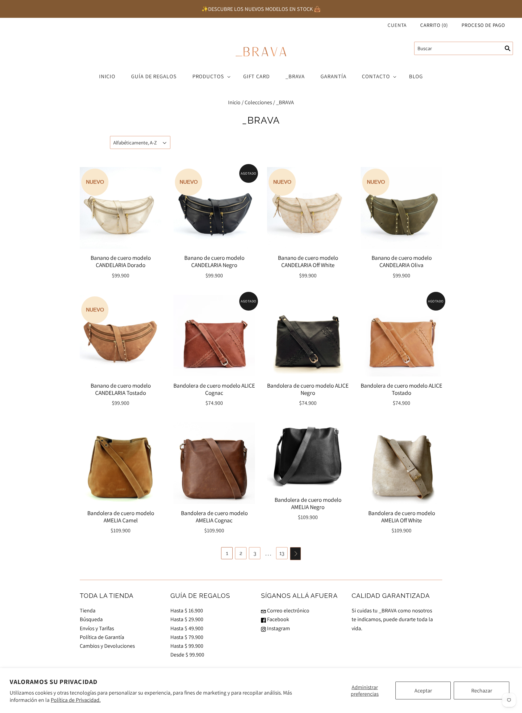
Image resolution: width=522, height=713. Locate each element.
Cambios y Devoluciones (107, 645)
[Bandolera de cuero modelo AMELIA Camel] (120, 463)
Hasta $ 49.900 (186, 628)
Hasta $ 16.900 (186, 610)
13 (281, 553)
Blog (416, 76)
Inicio (107, 76)
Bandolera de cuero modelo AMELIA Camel (120, 516)
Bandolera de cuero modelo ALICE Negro (308, 389)
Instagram (278, 628)
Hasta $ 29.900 (186, 619)
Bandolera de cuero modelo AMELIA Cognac (214, 516)
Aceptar (423, 690)
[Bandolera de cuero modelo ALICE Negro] (308, 335)
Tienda (87, 610)
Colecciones (258, 102)
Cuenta (397, 25)
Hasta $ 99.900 (186, 645)
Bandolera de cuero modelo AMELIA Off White (401, 516)
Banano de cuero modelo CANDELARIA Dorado (121, 261)
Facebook (277, 619)
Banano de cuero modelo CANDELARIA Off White (308, 261)
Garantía (333, 76)
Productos (208, 76)
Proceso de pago (483, 25)
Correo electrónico (287, 610)
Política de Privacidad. (76, 699)
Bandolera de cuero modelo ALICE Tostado (401, 389)
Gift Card (256, 76)
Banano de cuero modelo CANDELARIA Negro (214, 261)
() (434, 25)
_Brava (295, 76)
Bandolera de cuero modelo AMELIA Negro (308, 503)
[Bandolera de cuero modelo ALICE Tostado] (401, 335)
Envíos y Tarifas (97, 628)
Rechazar (481, 690)
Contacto (376, 76)
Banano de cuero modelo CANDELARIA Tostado (121, 389)
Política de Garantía (102, 637)
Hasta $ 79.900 (186, 637)
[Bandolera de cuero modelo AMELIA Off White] (401, 463)
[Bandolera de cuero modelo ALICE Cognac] (214, 335)
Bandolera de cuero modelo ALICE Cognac (214, 389)
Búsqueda (91, 619)
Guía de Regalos (154, 76)
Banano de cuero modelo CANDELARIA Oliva (402, 261)
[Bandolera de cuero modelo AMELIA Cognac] (214, 463)
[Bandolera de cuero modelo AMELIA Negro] (308, 456)
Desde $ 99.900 (187, 654)
